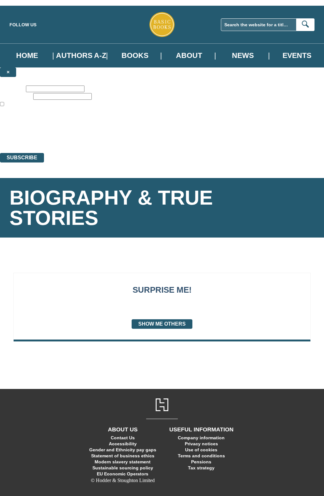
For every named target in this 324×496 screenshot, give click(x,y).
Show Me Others (162, 324)
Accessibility (123, 443)
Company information (201, 437)
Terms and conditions (201, 455)
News (243, 55)
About (189, 55)
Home (27, 55)
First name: (12, 88)
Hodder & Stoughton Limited (72, 127)
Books (135, 55)
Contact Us (123, 437)
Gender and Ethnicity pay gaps (122, 449)
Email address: (16, 96)
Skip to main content (20, 2)
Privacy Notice (125, 138)
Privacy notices (201, 443)
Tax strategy (201, 467)
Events (297, 55)
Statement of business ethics (122, 455)
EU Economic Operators (122, 473)
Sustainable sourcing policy (122, 467)
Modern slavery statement (123, 461)
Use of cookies (201, 449)
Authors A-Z (81, 55)
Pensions (201, 461)
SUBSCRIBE (22, 157)
